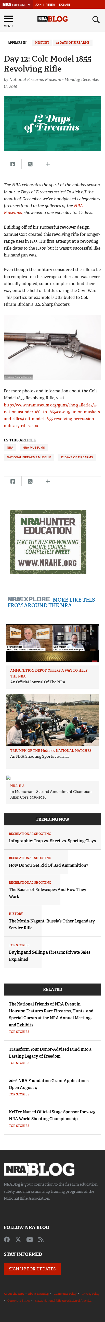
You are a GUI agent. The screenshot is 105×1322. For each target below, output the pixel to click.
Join (38, 4)
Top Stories (19, 945)
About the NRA (14, 1293)
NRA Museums (34, 447)
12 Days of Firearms (72, 43)
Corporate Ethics (18, 1300)
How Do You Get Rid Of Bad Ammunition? (48, 865)
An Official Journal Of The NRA (37, 682)
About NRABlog (38, 1293)
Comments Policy (65, 1293)
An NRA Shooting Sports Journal (39, 756)
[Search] (96, 20)
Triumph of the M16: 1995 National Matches (50, 750)
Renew (50, 4)
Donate (64, 4)
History (42, 43)
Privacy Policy (90, 1293)
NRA (10, 447)
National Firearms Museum (29, 457)
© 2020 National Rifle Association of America (63, 1300)
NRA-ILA (17, 786)
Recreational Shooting (30, 834)
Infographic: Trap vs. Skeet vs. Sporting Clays (52, 841)
